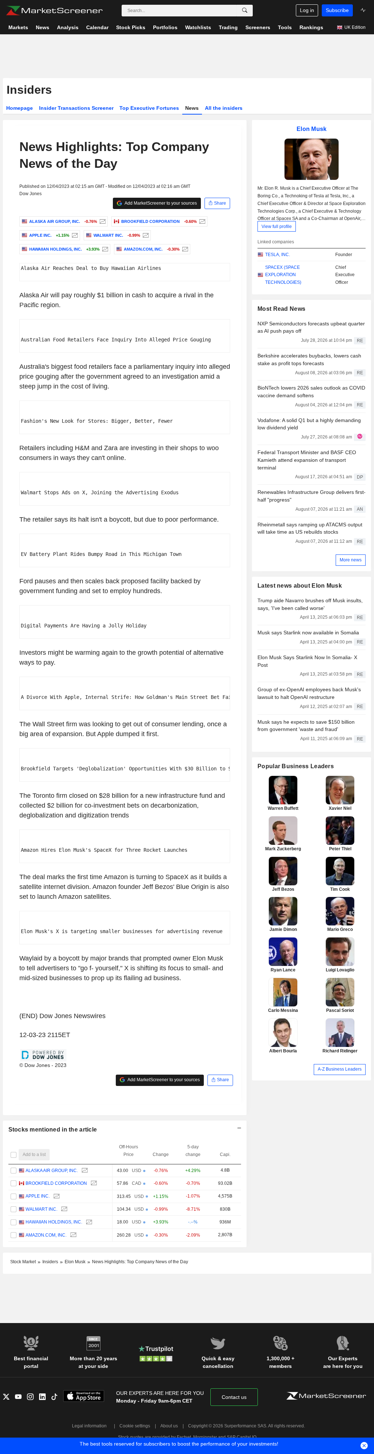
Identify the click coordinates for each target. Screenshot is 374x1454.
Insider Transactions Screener (76, 108)
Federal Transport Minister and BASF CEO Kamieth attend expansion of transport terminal (306, 460)
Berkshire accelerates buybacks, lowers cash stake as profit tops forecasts (309, 359)
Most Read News (281, 309)
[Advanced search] (245, 10)
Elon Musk (312, 129)
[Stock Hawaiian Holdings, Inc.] (104, 249)
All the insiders (224, 108)
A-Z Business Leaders (340, 1069)
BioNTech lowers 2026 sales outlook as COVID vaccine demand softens (311, 391)
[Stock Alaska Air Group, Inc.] (102, 221)
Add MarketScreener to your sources (160, 203)
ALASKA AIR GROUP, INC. (52, 1170)
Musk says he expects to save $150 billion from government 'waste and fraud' (306, 725)
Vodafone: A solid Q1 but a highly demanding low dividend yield (309, 424)
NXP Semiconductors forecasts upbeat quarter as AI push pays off (311, 327)
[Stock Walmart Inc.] (145, 235)
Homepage (19, 108)
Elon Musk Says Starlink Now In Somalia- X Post (307, 661)
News (192, 108)
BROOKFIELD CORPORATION (56, 1183)
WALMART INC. (41, 1209)
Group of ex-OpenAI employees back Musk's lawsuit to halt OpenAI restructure (309, 693)
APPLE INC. (38, 1196)
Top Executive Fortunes (149, 108)
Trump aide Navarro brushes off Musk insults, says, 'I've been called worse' (310, 604)
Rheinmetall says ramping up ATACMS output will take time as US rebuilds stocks (309, 528)
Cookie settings (134, 1425)
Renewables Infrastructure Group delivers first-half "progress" (311, 496)
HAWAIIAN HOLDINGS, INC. (54, 1222)
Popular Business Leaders (295, 766)
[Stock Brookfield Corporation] (201, 221)
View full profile (277, 226)
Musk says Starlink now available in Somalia (308, 632)
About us (169, 1425)
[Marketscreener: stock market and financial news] (54, 10)
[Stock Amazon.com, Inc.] (184, 249)
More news (351, 559)
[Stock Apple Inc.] (74, 235)
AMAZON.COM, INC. (46, 1235)
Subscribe (337, 10)
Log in (307, 10)
